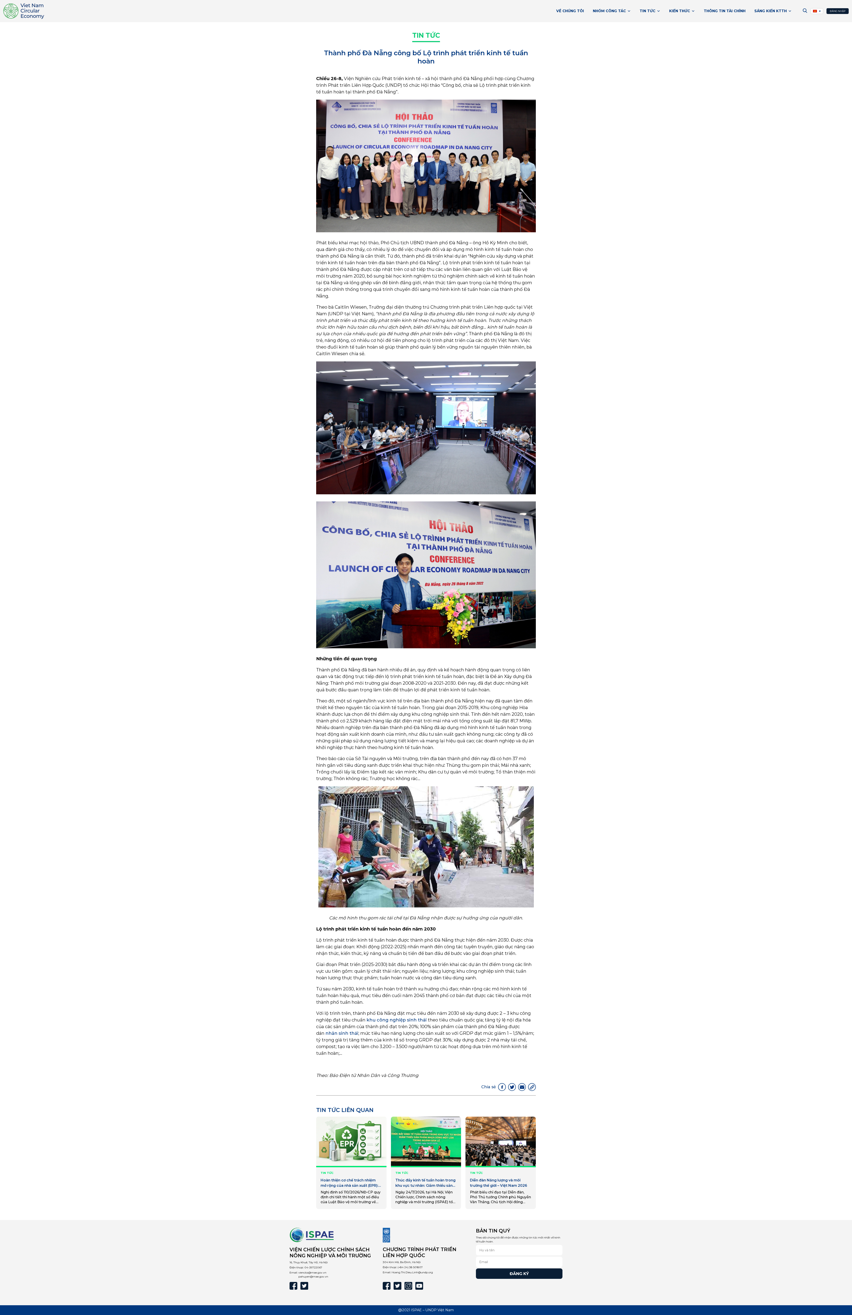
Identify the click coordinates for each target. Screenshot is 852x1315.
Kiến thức (679, 11)
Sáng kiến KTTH (770, 11)
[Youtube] (419, 1286)
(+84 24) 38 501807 (410, 1267)
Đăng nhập (838, 11)
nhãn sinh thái (341, 1033)
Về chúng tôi (570, 11)
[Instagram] (408, 1286)
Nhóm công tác (609, 11)
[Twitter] (304, 1286)
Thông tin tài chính (725, 11)
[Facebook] (293, 1286)
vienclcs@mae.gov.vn (312, 1272)
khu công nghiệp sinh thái (397, 1020)
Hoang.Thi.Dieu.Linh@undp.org (412, 1272)
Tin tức (647, 11)
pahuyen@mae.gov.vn (313, 1276)
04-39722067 (313, 1267)
